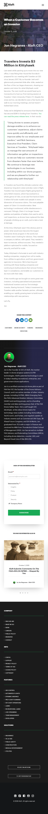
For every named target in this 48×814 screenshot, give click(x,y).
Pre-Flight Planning (12, 699)
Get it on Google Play (24, 776)
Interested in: (14, 484)
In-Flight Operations (13, 703)
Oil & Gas (8, 738)
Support (8, 660)
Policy (13, 491)
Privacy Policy (11, 663)
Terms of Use (10, 666)
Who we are (9, 621)
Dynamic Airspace (12, 696)
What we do (9, 624)
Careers (8, 630)
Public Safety (10, 742)
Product (13, 495)
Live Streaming (11, 712)
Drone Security (19, 327)
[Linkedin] (22, 320)
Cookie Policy (10, 670)
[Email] (30, 320)
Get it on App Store (24, 767)
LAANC (7, 706)
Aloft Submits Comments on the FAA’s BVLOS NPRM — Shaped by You (24, 571)
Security (13, 499)
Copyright (9, 673)
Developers (9, 718)
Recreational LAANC (13, 709)
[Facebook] (17, 320)
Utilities (8, 751)
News (7, 627)
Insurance (39, 327)
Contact (8, 640)
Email (11, 472)
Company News (16, 503)
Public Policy (10, 634)
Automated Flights (12, 693)
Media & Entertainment (14, 748)
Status (7, 657)
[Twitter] (26, 320)
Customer (8, 327)
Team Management (12, 715)
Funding (30, 327)
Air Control (10, 690)
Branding (9, 637)
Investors (23, 331)
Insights (13, 487)
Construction (11, 745)
